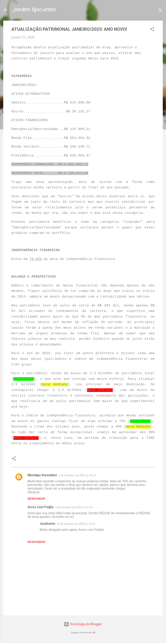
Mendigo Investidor (42, 475)
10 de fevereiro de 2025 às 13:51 (76, 523)
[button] (152, 30)
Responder (36, 498)
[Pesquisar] (160, 11)
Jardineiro (47, 523)
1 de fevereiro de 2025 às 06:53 (77, 475)
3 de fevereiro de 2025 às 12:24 (73, 507)
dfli (94, 632)
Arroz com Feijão (41, 507)
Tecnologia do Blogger (85, 624)
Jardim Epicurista (34, 9)
